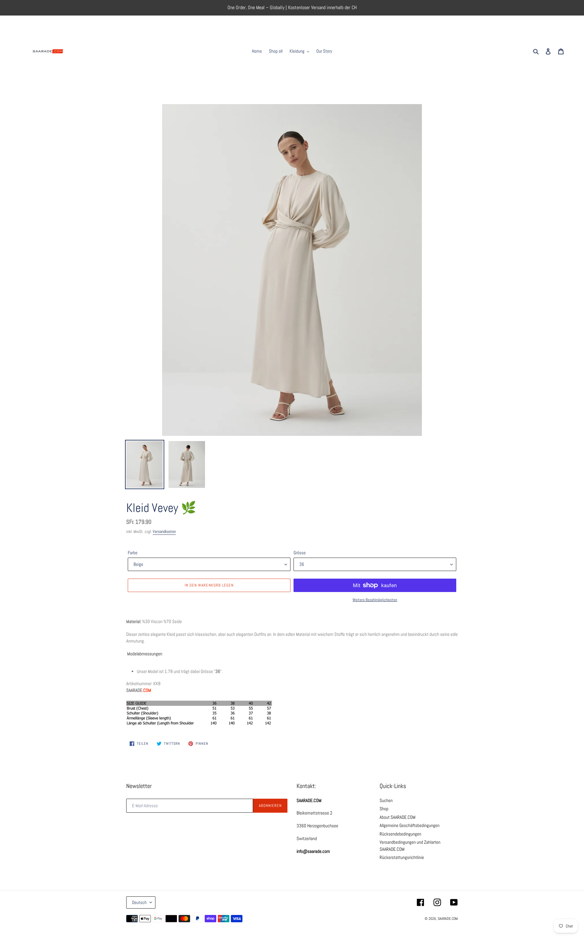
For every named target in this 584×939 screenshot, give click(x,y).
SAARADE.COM (448, 918)
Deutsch (139, 902)
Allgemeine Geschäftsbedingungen (410, 825)
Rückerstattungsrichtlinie (402, 857)
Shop (384, 808)
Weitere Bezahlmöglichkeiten (375, 599)
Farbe (132, 552)
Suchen (386, 800)
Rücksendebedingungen (400, 834)
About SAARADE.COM (397, 817)
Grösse (300, 552)
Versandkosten (164, 531)
